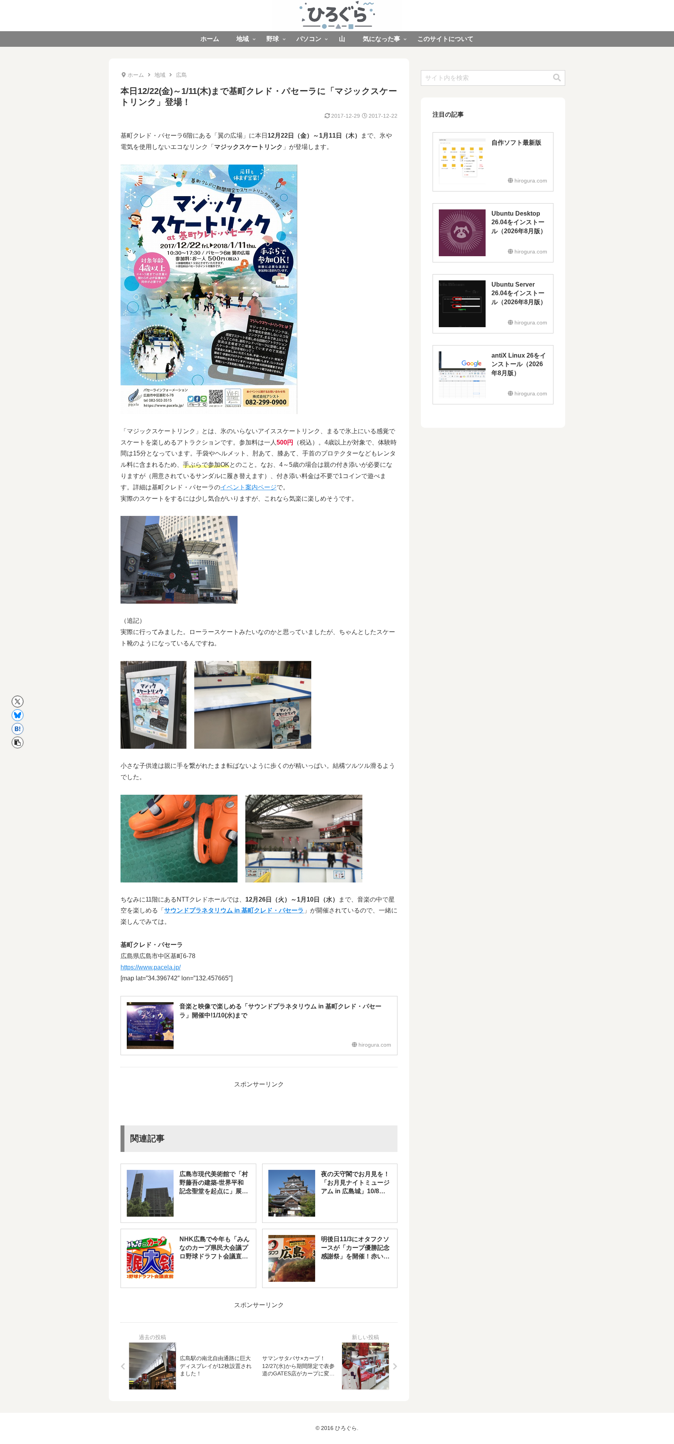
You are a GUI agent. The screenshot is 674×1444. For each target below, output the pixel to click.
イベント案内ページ (248, 487)
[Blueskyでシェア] (17, 715)
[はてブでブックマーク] (17, 729)
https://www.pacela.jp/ (151, 967)
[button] (17, 742)
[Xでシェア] (17, 701)
